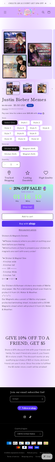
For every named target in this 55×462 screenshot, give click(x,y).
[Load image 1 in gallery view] (13, 88)
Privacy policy (45, 453)
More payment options (27, 230)
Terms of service (13, 456)
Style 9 (33, 133)
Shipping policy (27, 456)
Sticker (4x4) (10, 148)
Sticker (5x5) (10, 154)
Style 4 (20, 128)
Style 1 (24, 122)
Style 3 (7, 128)
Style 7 (7, 133)
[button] (5, 12)
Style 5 (33, 128)
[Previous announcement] (5, 3)
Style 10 (8, 139)
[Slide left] (3, 89)
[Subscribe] (42, 399)
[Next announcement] (50, 3)
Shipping (5, 109)
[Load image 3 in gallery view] (42, 88)
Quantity (5, 159)
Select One (9, 122)
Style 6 (46, 128)
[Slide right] (52, 89)
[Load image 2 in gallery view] (27, 88)
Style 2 (36, 122)
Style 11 (21, 139)
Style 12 (35, 139)
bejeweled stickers (18, 453)
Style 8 (20, 133)
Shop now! (27, 207)
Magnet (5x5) (29, 154)
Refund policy (32, 453)
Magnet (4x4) (29, 148)
